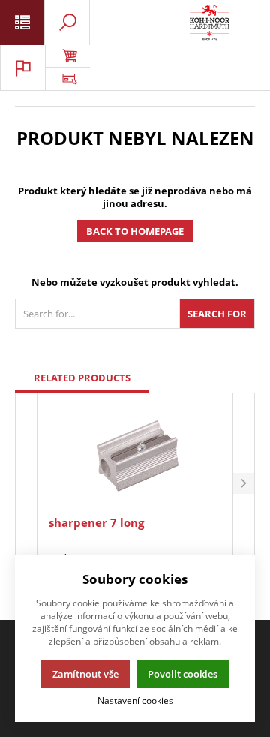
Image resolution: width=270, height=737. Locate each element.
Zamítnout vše (85, 674)
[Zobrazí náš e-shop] (67, 56)
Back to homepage (135, 231)
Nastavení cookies (135, 700)
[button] (243, 483)
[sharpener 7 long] (134, 456)
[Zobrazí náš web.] (67, 79)
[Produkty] (210, 22)
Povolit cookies (183, 674)
